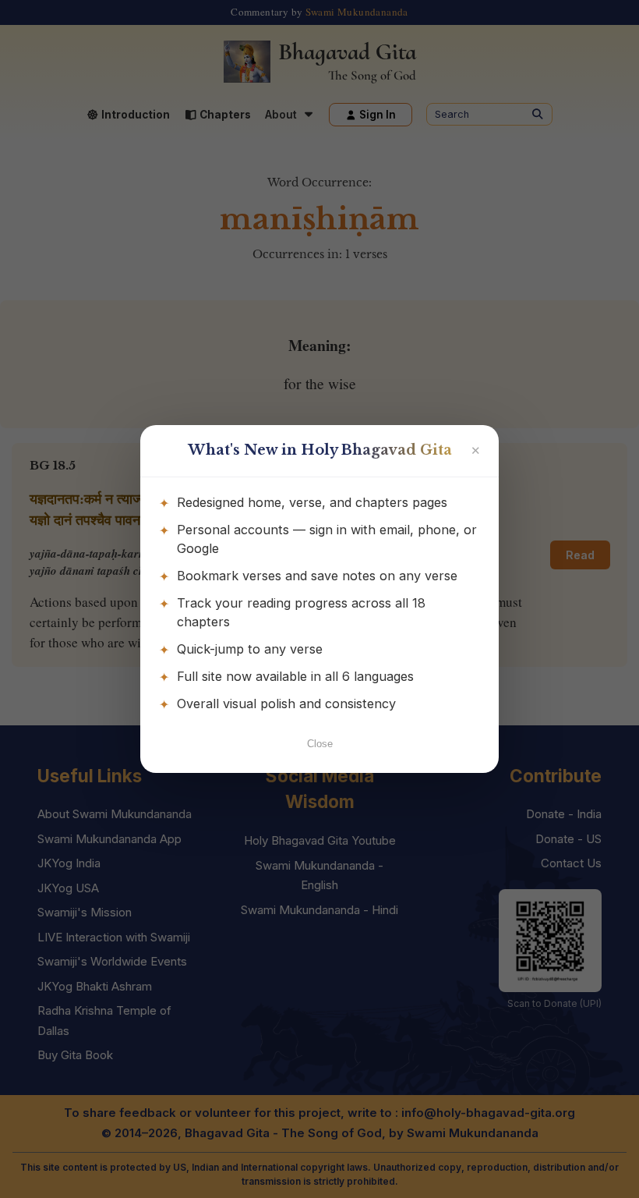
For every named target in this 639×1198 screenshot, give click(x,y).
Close (320, 744)
